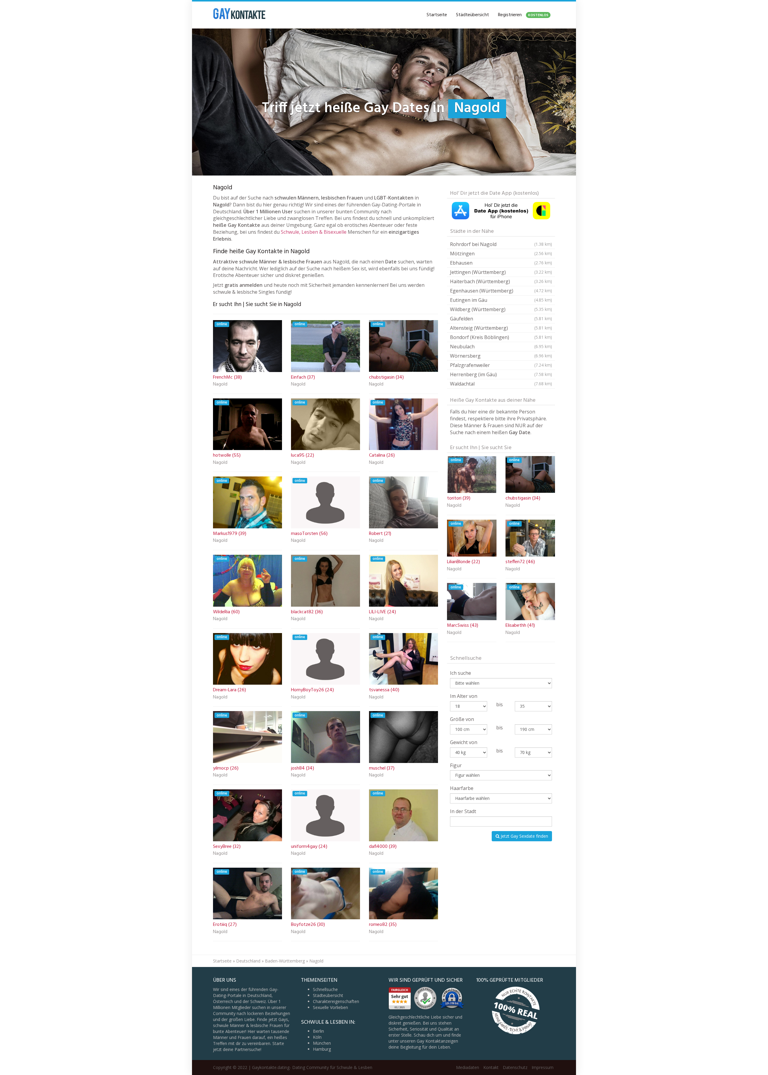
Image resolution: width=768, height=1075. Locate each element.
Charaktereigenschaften (336, 1001)
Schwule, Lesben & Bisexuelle (313, 232)
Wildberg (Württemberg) (501, 309)
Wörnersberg (501, 356)
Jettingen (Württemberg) (501, 272)
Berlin (318, 1031)
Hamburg (322, 1049)
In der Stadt (463, 811)
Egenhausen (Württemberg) (501, 290)
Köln (317, 1037)
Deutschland (248, 961)
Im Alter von (463, 696)
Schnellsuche (325, 989)
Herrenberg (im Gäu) (501, 374)
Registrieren (523, 15)
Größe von (462, 719)
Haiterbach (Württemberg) (501, 281)
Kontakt (491, 1067)
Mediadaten (467, 1067)
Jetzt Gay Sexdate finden (524, 836)
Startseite (437, 15)
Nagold (220, 384)
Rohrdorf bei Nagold (501, 244)
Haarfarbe (461, 788)
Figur (456, 765)
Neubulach (501, 346)
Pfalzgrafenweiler (501, 365)
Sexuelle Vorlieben (330, 1007)
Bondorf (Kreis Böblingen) (501, 337)
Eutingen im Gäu (501, 300)
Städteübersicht (472, 15)
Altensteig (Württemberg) (501, 328)
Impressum (543, 1067)
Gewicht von (463, 742)
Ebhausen (501, 263)
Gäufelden (501, 318)
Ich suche (460, 673)
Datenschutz (515, 1067)
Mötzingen (501, 253)
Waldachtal (501, 383)
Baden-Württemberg (285, 961)
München (322, 1043)
